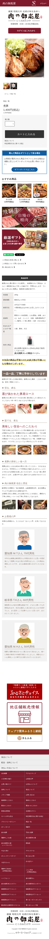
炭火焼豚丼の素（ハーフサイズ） (7, 844)
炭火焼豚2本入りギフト (8, 883)
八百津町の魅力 (6, 779)
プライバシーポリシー (8, 821)
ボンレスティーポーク (8, 856)
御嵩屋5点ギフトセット (8, 894)
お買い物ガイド (6, 784)
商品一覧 (13, 94)
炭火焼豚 (4, 832)
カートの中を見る (7, 816)
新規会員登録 (5, 811)
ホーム (6, 94)
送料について (5, 789)
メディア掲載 (5, 795)
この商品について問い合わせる (13, 263)
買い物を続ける (7, 267)
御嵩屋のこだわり (7, 800)
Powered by (11, 933)
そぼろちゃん (5, 862)
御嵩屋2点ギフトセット (8, 889)
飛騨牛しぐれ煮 (6, 837)
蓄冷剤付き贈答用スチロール (10, 905)
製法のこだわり (6, 805)
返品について (9, 141)
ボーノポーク (5, 827)
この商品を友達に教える (10, 260)
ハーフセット (5, 878)
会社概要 (4, 773)
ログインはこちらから (26, 31)
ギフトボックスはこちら (25, 169)
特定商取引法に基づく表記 (14, 143)
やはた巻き (4, 850)
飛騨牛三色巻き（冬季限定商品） (7, 870)
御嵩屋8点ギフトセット (8, 899)
